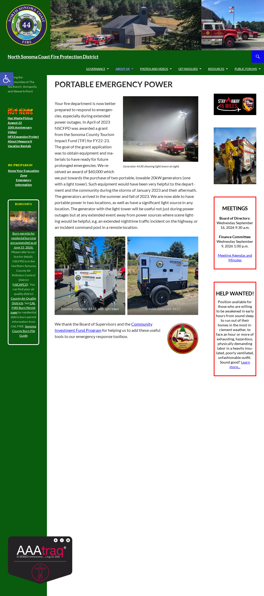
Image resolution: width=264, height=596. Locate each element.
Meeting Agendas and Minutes (235, 257)
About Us (123, 68)
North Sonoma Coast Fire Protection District (53, 56)
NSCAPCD (20, 284)
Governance (95, 68)
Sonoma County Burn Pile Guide (24, 330)
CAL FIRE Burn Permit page (23, 307)
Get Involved (188, 68)
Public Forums (246, 68)
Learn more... (239, 364)
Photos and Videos (154, 68)
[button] (6, 79)
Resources (216, 68)
